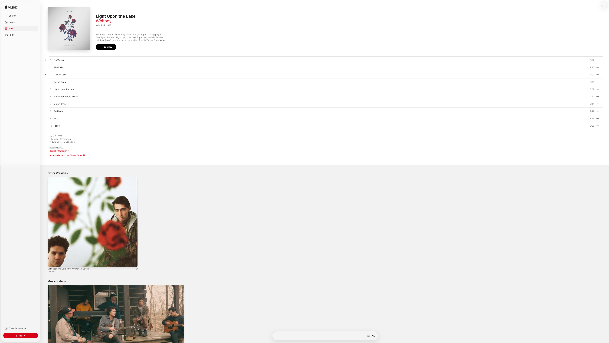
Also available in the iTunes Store (65, 155)
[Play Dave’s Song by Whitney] (51, 82)
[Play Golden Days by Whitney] (51, 74)
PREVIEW (590, 60)
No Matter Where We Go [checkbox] (66, 96)
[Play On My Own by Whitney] (51, 104)
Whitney (103, 20)
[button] (20, 15)
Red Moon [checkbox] (59, 111)
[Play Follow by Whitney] (51, 125)
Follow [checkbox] (57, 125)
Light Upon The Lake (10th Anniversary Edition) (71, 178)
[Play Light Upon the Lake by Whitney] (51, 89)
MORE (163, 40)
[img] (11, 7)
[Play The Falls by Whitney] (51, 67)
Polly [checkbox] (56, 118)
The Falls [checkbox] (58, 67)
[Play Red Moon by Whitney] (51, 111)
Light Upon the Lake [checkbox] (64, 89)
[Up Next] (368, 335)
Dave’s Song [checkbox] (60, 82)
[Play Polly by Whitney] (51, 118)
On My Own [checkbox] (60, 104)
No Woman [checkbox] (59, 60)
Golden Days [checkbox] (60, 74)
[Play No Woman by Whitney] (51, 60)
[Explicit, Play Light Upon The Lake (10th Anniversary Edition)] (51, 263)
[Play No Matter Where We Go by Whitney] (51, 96)
